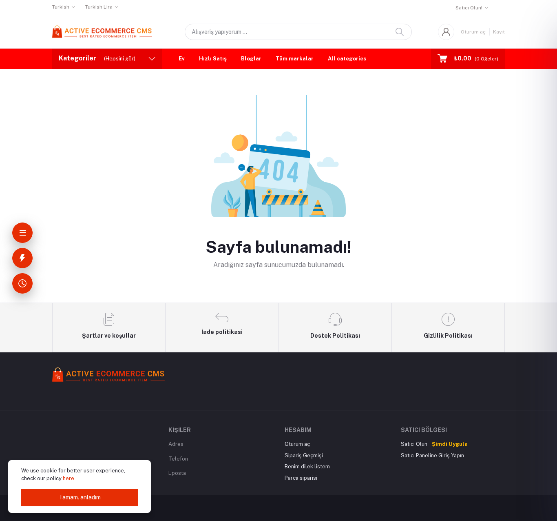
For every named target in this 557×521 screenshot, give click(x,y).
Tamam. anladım (80, 497)
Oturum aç (473, 32)
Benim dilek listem (307, 466)
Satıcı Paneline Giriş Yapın (432, 455)
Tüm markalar (295, 59)
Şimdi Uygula (450, 444)
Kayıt (499, 32)
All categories (347, 59)
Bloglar (251, 59)
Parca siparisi (301, 478)
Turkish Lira (99, 7)
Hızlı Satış (213, 59)
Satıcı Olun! (468, 8)
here (68, 478)
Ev (182, 59)
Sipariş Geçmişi (304, 455)
